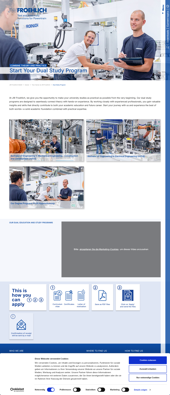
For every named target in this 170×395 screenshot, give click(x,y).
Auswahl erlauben (147, 369)
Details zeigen (140, 390)
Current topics (167, 19)
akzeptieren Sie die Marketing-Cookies (99, 249)
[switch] (77, 390)
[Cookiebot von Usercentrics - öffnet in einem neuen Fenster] (17, 390)
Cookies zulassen (148, 360)
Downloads (167, 36)
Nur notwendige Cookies (147, 377)
